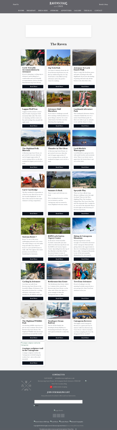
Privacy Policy (70, 425)
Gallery (77, 10)
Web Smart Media (79, 425)
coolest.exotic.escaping (60, 387)
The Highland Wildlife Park (32, 322)
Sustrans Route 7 (29, 237)
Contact (98, 10)
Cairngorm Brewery (83, 321)
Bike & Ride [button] (43, 10)
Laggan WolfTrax (30, 109)
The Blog (88, 10)
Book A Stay (103, 4)
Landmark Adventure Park (83, 110)
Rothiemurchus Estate (58, 282)
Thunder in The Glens (58, 148)
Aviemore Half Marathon (54, 110)
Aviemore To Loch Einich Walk (82, 69)
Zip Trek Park (54, 68)
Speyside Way (80, 190)
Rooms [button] (21, 10)
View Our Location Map (59, 384)
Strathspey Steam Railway (55, 322)
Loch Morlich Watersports (80, 149)
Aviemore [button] (54, 10)
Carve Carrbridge (30, 190)
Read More (33, 86)
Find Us (16, 4)
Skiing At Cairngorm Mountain (83, 237)
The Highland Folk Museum (30, 149)
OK (76, 429)
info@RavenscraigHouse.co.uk (64, 378)
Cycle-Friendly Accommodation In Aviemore (30, 70)
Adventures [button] (66, 10)
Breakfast (31, 10)
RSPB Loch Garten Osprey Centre (56, 237)
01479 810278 (48, 378)
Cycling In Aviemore (31, 282)
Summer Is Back (55, 190)
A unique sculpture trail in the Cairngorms (32, 349)
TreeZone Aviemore (83, 282)
